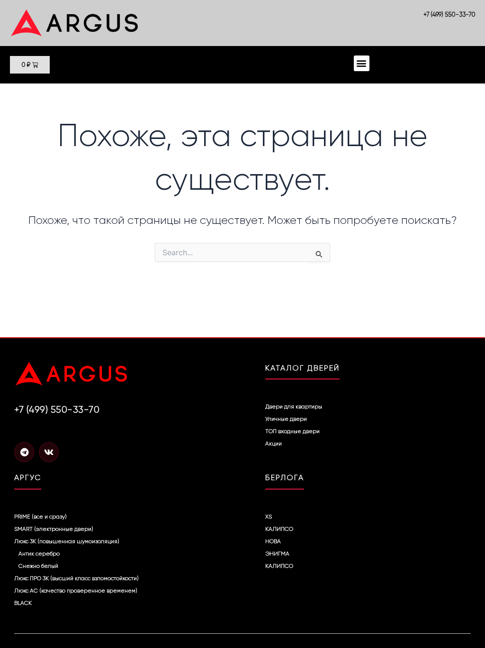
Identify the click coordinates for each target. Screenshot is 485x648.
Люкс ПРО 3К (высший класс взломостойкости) (76, 578)
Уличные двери (286, 419)
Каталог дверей (302, 367)
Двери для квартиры (293, 406)
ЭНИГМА (277, 553)
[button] (361, 63)
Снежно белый (38, 566)
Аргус (27, 477)
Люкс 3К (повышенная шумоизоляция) (66, 541)
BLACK (23, 603)
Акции (273, 443)
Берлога (284, 477)
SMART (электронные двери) (53, 529)
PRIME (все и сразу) (40, 516)
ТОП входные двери (292, 431)
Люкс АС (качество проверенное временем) (75, 590)
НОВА (273, 541)
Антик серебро (39, 553)
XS (268, 516)
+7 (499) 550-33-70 (449, 14)
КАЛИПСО (279, 529)
